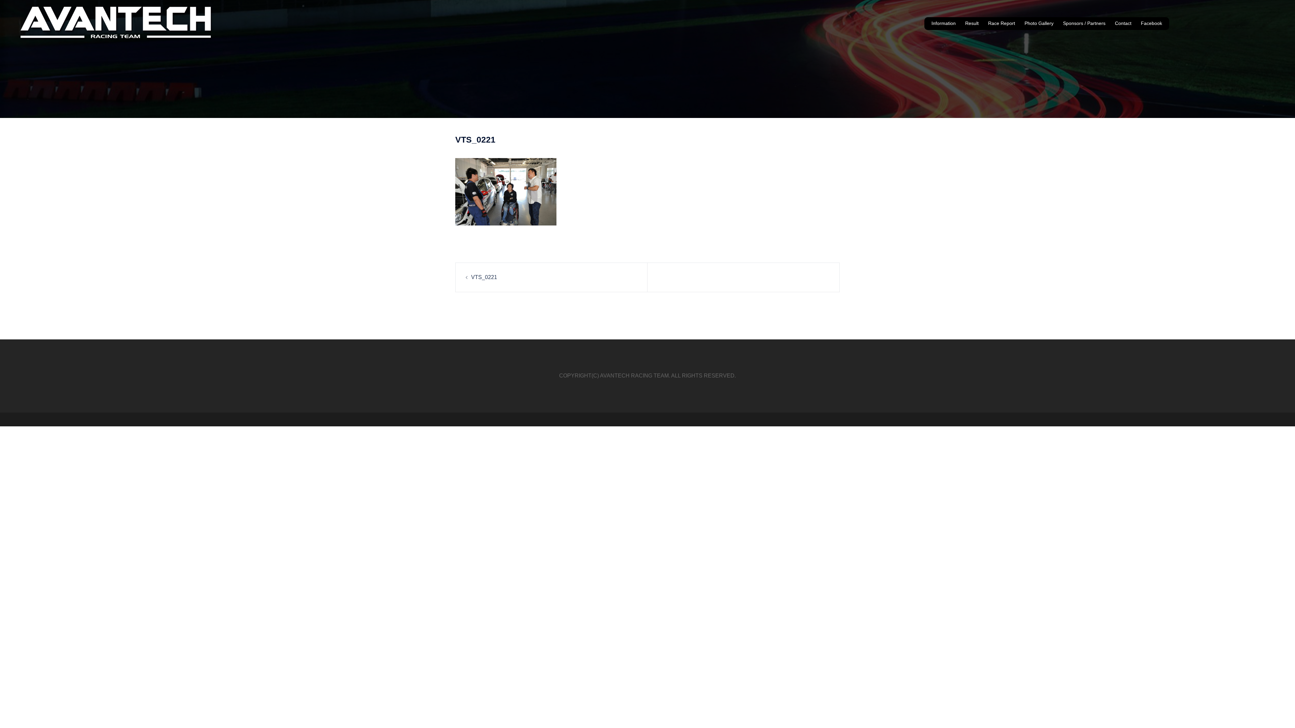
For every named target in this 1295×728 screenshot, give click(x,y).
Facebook (1151, 23)
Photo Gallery (1039, 23)
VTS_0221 (484, 277)
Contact (1123, 23)
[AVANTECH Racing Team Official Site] (116, 23)
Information (943, 23)
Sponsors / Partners (1084, 23)
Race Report (1001, 23)
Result (972, 23)
